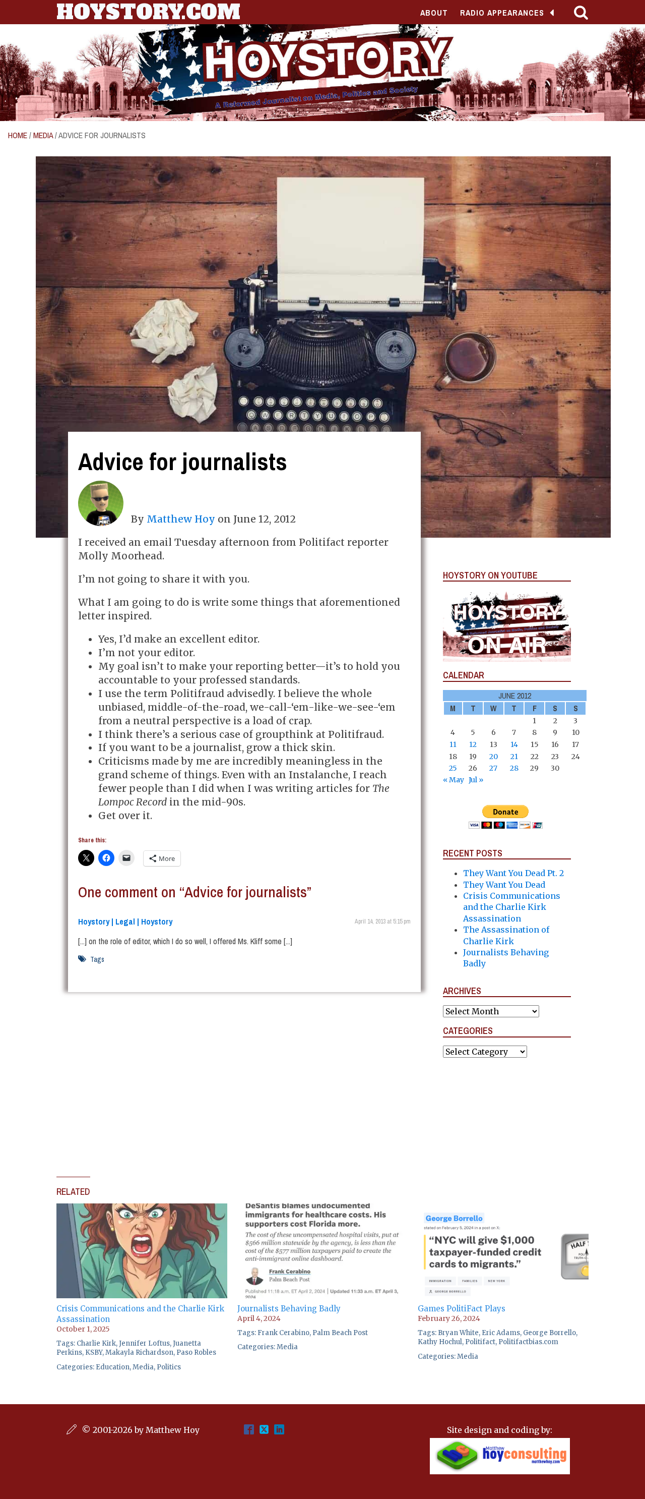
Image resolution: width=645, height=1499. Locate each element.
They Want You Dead (504, 885)
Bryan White (458, 1333)
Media (43, 135)
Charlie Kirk (96, 1343)
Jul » (476, 779)
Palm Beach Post (340, 1333)
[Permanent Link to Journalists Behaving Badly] (322, 1209)
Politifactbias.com (528, 1342)
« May (453, 779)
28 (514, 768)
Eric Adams (501, 1333)
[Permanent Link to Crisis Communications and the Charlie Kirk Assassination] (141, 1209)
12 (473, 744)
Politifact (480, 1342)
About (434, 12)
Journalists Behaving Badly (289, 1308)
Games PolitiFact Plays (461, 1308)
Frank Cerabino (283, 1333)
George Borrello (549, 1333)
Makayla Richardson (139, 1352)
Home (17, 135)
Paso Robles (196, 1352)
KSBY (93, 1352)
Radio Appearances (502, 12)
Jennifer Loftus (144, 1343)
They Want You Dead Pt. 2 (513, 873)
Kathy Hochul (440, 1342)
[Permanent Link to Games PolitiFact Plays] (503, 1209)
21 (514, 756)
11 (453, 744)
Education (113, 1367)
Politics (169, 1367)
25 (453, 768)
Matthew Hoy (181, 519)
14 (514, 744)
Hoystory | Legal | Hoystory (125, 921)
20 (493, 756)
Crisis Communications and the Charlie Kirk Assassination (511, 907)
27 (493, 768)
